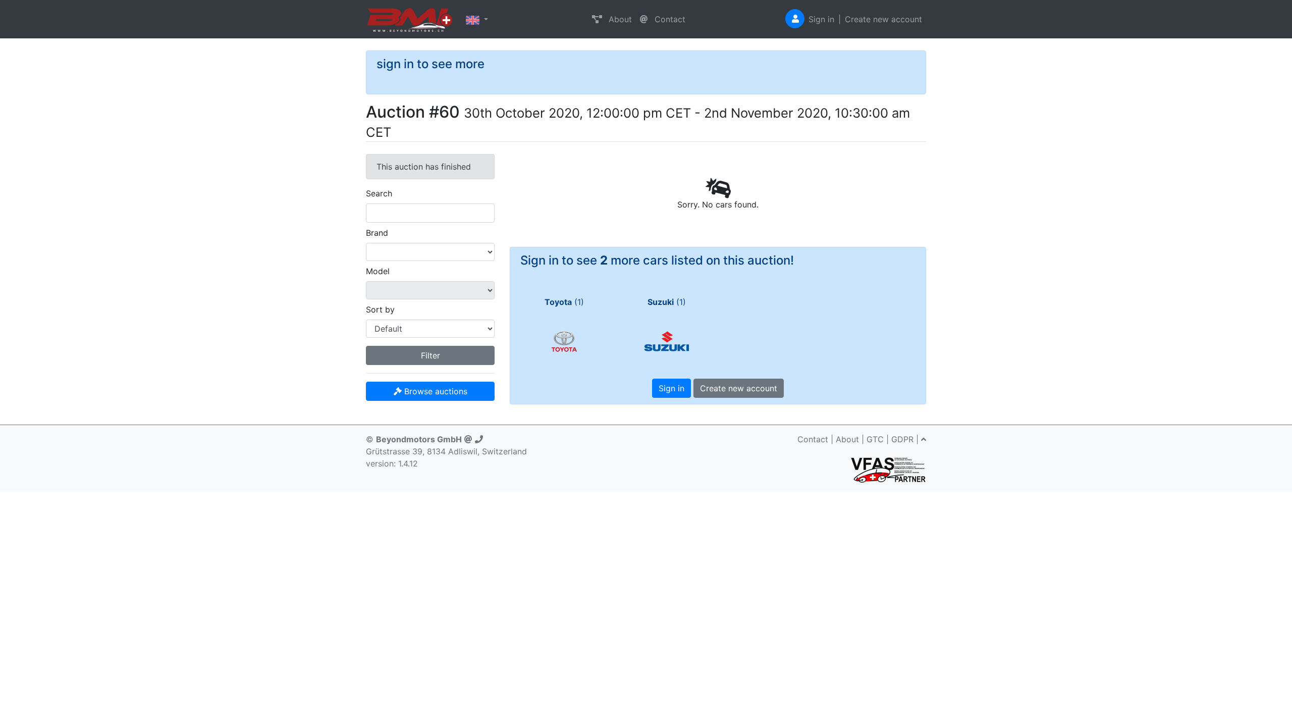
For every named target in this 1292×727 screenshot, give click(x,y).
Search (379, 193)
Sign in (821, 19)
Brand (377, 233)
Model (378, 271)
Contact (668, 19)
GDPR (902, 439)
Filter (430, 355)
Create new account (883, 19)
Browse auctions (434, 391)
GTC (875, 439)
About (619, 19)
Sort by (380, 309)
